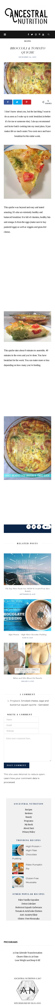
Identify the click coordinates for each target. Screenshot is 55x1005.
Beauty (29, 817)
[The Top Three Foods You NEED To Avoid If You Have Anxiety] (27, 569)
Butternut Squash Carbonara (28, 907)
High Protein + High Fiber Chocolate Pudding (28, 635)
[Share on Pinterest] (28, 526)
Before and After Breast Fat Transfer (27, 678)
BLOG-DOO (36, 1003)
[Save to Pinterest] (26, 102)
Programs (28, 821)
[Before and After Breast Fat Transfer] (27, 659)
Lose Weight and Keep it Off (27, 960)
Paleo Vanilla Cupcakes (28, 900)
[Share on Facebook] (8, 102)
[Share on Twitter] (17, 102)
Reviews (29, 813)
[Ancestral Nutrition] (27, 15)
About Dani (29, 828)
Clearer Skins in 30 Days (27, 956)
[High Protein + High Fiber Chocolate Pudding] (27, 615)
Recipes (27, 41)
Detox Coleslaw (29, 903)
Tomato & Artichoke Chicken (28, 911)
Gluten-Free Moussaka (28, 918)
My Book (29, 824)
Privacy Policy (28, 832)
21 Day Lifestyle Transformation (27, 953)
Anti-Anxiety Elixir (28, 915)
